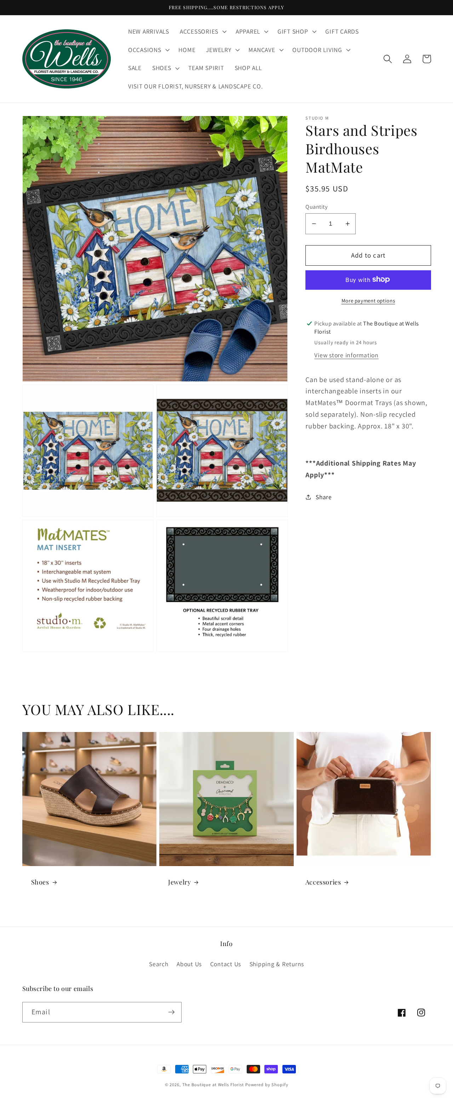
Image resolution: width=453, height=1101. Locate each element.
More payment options (368, 300)
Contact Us (225, 964)
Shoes (40, 882)
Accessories (323, 882)
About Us (189, 964)
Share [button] (324, 496)
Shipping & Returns (277, 964)
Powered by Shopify (266, 1085)
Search (158, 964)
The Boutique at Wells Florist (213, 1085)
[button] (202, 31)
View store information (346, 355)
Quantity (316, 206)
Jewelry (179, 882)
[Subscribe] (171, 1012)
